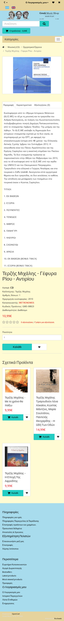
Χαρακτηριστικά (24, 105)
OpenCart (16, 614)
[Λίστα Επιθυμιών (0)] (53, 2)
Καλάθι (17, 347)
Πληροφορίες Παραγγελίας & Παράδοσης (20, 521)
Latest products (9, 576)
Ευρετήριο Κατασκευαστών (14, 564)
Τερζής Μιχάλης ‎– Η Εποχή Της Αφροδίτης (15, 477)
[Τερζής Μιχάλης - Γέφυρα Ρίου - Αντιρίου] (32, 75)
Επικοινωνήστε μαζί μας (13, 541)
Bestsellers (7, 572)
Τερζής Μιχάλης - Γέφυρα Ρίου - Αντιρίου (23, 51)
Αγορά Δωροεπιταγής (12, 568)
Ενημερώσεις (8, 603)
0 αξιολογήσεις (27, 322)
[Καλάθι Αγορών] (59, 2)
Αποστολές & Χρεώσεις (12, 532)
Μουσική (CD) (14, 47)
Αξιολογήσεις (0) (42, 105)
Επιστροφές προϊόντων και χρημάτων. (19, 525)
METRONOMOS (26, 302)
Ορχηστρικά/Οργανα (32, 47)
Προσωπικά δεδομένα (12, 528)
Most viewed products (12, 579)
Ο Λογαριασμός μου (36, 2)
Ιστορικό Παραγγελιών (12, 596)
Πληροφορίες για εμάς (12, 517)
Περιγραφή (8, 105)
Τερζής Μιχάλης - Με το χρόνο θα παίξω (15, 401)
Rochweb (58, 619)
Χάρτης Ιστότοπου (10, 549)
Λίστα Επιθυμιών (10, 600)
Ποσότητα (7, 332)
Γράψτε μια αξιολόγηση (44, 322)
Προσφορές (7, 583)
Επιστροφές (7, 545)
